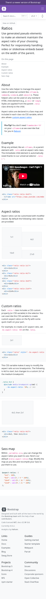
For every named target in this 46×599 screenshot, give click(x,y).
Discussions (30, 570)
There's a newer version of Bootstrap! (23, 2)
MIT (15, 522)
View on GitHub (9, 23)
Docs (3, 544)
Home (4, 540)
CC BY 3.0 (26, 522)
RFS (3, 578)
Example (4, 67)
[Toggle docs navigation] (42, 16)
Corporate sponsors (34, 574)
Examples (5, 547)
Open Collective (32, 578)
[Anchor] (11, 85)
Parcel (27, 551)
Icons (4, 574)
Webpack (29, 547)
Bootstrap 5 (6, 566)
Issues (27, 566)
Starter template (32, 544)
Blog (3, 551)
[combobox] (14, 16)
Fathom (15, 529)
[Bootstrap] (3, 8)
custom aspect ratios (22, 117)
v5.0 (33, 16)
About (3, 64)
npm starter (7, 582)
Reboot (17, 131)
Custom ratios (7, 73)
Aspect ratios (6, 70)
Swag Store (6, 555)
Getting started (32, 540)
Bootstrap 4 (6, 570)
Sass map (5, 76)
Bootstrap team (11, 516)
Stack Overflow (32, 582)
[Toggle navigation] (43, 9)
